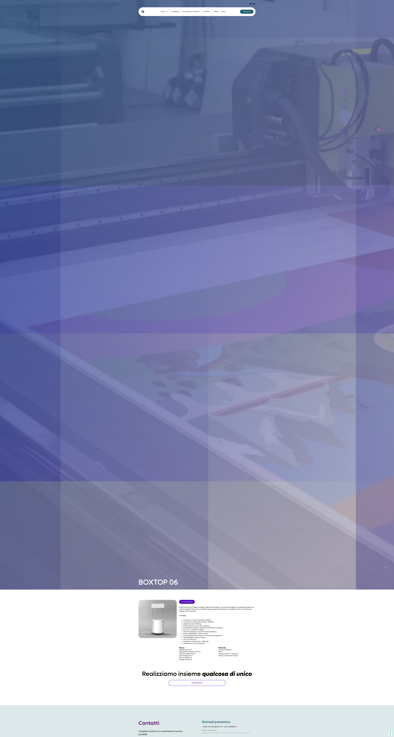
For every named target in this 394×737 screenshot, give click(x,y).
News (223, 12)
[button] (164, 11)
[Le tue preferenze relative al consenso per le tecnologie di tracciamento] (390, 733)
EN (251, 4)
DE (254, 4)
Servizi (163, 12)
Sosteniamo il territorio (191, 12)
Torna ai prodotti (187, 602)
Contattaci (197, 683)
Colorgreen (175, 12)
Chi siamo (206, 12)
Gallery (215, 12)
